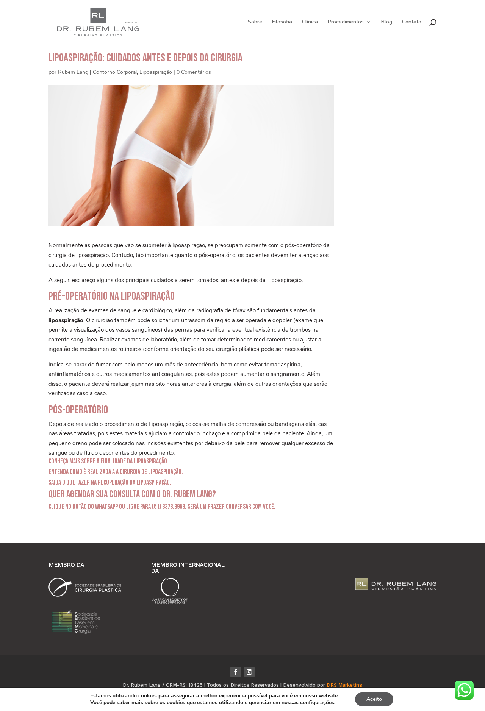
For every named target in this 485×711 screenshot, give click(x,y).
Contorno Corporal (115, 72)
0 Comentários (194, 72)
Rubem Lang (73, 72)
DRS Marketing (344, 685)
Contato (411, 22)
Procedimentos (346, 22)
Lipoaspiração (155, 72)
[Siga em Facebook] (235, 672)
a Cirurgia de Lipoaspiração (148, 472)
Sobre (255, 22)
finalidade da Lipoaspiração (133, 461)
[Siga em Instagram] (249, 672)
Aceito (374, 699)
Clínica (310, 22)
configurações (317, 702)
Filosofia (282, 22)
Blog (386, 22)
